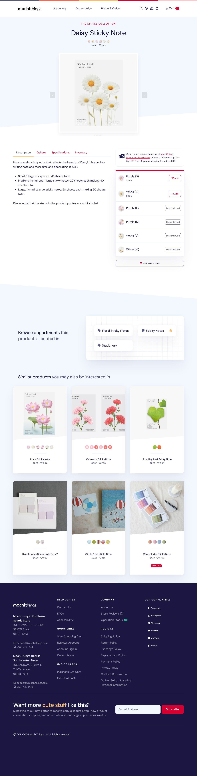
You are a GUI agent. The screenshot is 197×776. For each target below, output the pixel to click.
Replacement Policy (113, 655)
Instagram (157, 615)
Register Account (68, 642)
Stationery (59, 8)
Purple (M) (132, 222)
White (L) (132, 236)
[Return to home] (29, 8)
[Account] (157, 8)
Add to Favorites (151, 263)
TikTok (155, 645)
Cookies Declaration (114, 674)
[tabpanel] (62, 183)
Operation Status (112, 620)
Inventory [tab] (81, 152)
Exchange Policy (111, 649)
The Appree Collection (98, 23)
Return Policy (109, 642)
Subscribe (175, 709)
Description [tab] (23, 152)
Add (177, 178)
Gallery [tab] (41, 152)
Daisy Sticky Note (98, 32)
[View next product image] (144, 95)
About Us (107, 607)
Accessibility (65, 620)
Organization (84, 8)
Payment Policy (110, 661)
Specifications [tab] (60, 152)
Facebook (156, 608)
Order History (66, 655)
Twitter (155, 630)
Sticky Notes (155, 331)
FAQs (60, 613)
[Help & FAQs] (146, 8)
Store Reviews (110, 613)
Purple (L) (132, 208)
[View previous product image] (52, 95)
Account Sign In (67, 649)
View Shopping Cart (69, 636)
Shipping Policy (110, 636)
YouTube (156, 637)
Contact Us (64, 607)
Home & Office (110, 8)
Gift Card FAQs (66, 678)
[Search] (141, 8)
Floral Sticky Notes (115, 331)
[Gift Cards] (152, 8)
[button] (98, 93)
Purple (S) (132, 176)
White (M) (132, 249)
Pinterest (156, 623)
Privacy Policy (109, 668)
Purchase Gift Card (69, 672)
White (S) (132, 192)
